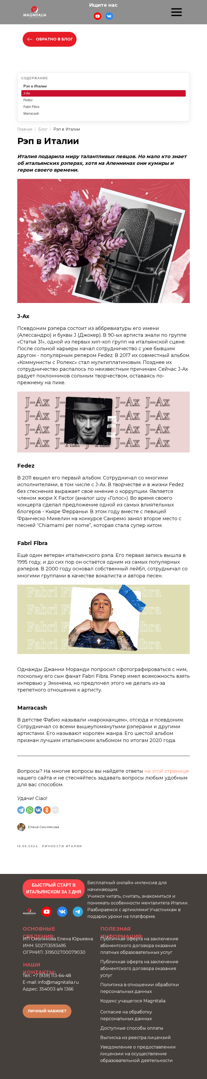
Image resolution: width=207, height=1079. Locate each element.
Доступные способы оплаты (131, 1028)
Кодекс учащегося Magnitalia (132, 1000)
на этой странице (166, 771)
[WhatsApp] (29, 810)
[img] (35, 12)
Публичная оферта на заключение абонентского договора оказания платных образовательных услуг (139, 945)
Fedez (28, 100)
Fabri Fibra (31, 106)
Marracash (31, 113)
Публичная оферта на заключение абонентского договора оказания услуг (139, 968)
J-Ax (26, 93)
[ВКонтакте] (38, 810)
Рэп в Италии (35, 86)
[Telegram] (21, 810)
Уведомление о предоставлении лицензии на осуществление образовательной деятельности (138, 1053)
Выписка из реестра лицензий (135, 1037)
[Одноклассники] (47, 810)
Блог (43, 129)
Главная (24, 129)
